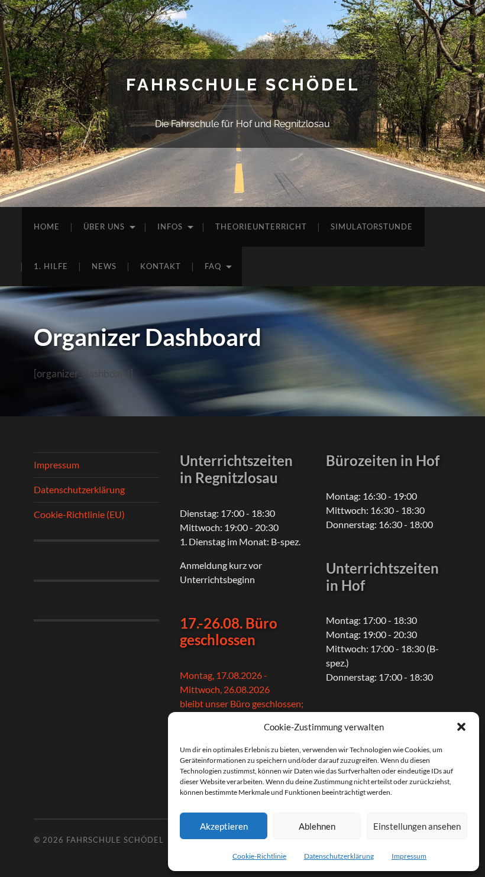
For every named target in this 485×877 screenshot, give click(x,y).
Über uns (104, 226)
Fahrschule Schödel (243, 85)
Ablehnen (317, 826)
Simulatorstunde (372, 226)
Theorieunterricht (261, 226)
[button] (461, 727)
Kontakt (160, 266)
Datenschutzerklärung (339, 856)
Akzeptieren (224, 826)
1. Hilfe (51, 266)
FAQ (213, 266)
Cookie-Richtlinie (259, 856)
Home (47, 226)
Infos (170, 226)
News (104, 266)
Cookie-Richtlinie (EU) (79, 514)
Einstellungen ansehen (417, 826)
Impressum (409, 856)
